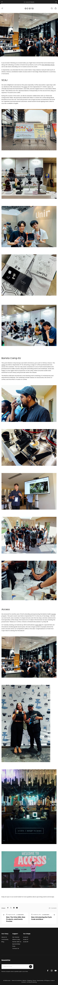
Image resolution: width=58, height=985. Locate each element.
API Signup (47, 980)
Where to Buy (16, 939)
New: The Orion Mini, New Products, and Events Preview (15, 919)
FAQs (13, 946)
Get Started (15, 937)
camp (3, 365)
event (25, 87)
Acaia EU (25, 937)
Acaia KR (25, 941)
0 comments (53, 908)
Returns (24, 980)
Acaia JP (25, 939)
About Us (4, 937)
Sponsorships (16, 944)
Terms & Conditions (17, 980)
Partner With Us (16, 941)
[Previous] (2, 2)
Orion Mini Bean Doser (48, 65)
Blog (3, 941)
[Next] (56, 2)
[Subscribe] (30, 966)
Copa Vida (38, 625)
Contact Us (15, 948)
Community (5, 939)
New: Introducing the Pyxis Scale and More (41, 918)
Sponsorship (40, 980)
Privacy (34, 980)
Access (53, 614)
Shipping (29, 980)
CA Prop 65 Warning (32, 982)
